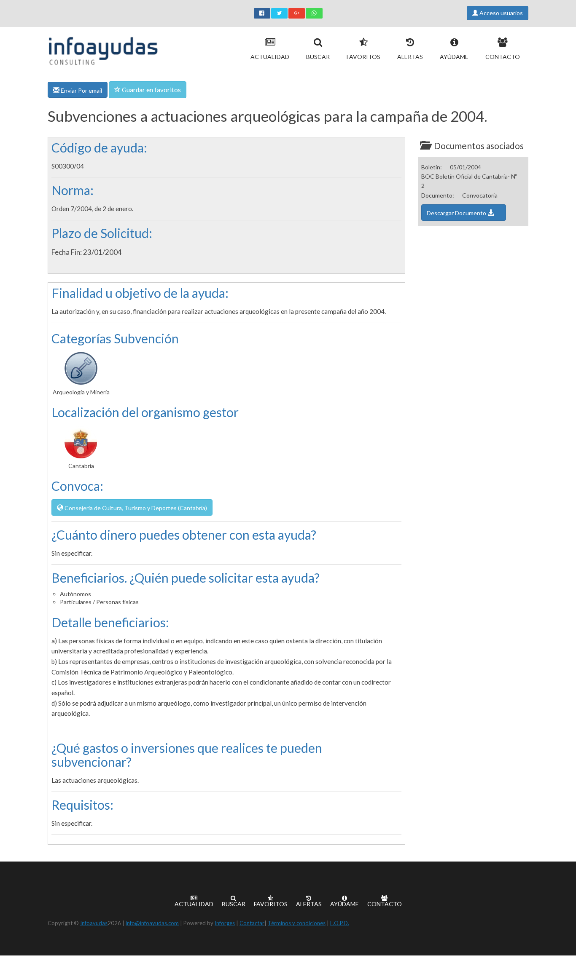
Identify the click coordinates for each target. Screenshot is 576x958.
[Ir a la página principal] (103, 49)
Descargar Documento (457, 213)
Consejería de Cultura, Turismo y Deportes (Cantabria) (135, 507)
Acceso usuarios (500, 12)
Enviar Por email (80, 90)
